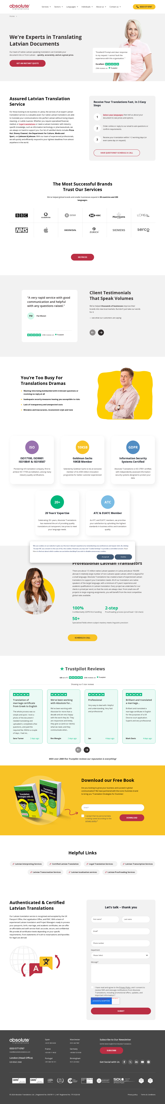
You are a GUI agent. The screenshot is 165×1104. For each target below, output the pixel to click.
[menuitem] (46, 6)
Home (12, 16)
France (48, 1049)
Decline (123, 557)
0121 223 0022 (74, 1062)
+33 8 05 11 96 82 (50, 1053)
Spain (47, 1039)
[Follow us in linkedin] (136, 1061)
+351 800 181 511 (50, 1062)
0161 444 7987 (74, 1043)
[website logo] (20, 6)
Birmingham (75, 1058)
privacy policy (91, 821)
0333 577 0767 (17, 1048)
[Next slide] (101, 333)
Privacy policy (133, 1095)
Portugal (48, 1058)
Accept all (105, 557)
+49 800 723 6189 (75, 1053)
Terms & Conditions (148, 1095)
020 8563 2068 (16, 1062)
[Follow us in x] (130, 1061)
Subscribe (111, 1050)
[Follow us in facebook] (124, 1061)
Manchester (75, 1039)
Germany (74, 1049)
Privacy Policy (124, 987)
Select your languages (113, 115)
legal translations (27, 124)
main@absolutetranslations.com (20, 1052)
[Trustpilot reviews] (112, 68)
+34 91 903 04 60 (50, 1043)
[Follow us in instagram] (148, 1061)
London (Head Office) (21, 1057)
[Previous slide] (93, 333)
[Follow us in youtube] (142, 1061)
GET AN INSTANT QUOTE (27, 63)
